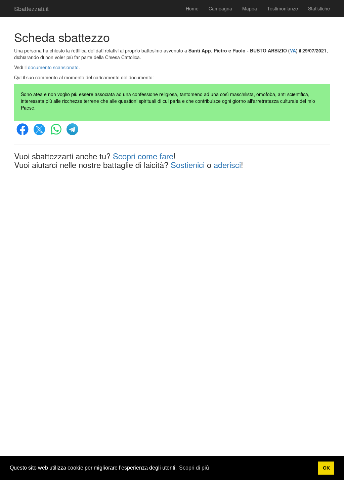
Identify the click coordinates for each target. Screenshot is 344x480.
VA (293, 50)
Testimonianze (282, 8)
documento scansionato (53, 67)
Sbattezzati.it (31, 8)
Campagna (220, 8)
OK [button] (326, 468)
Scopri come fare (143, 156)
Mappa (249, 8)
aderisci (227, 164)
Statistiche (319, 8)
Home (192, 8)
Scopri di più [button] (194, 468)
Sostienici (188, 164)
